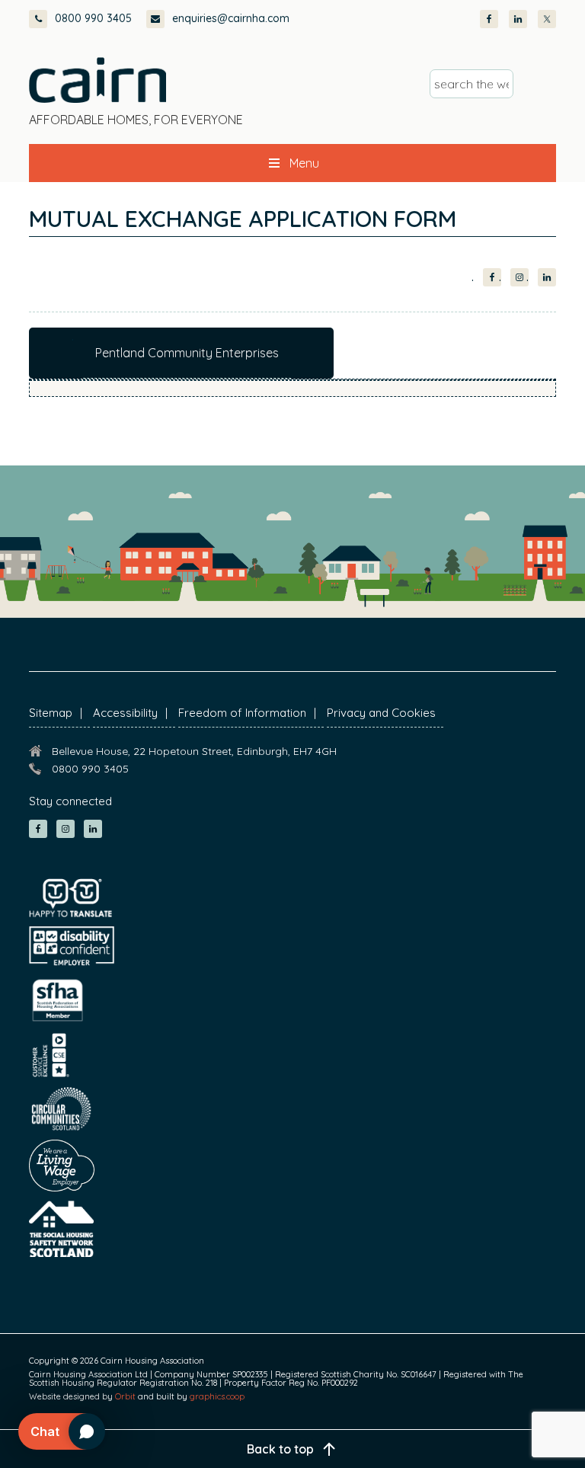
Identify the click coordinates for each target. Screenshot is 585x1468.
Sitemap (50, 712)
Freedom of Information (242, 712)
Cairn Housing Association (97, 80)
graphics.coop (217, 1396)
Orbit (125, 1396)
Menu (304, 163)
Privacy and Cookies (381, 712)
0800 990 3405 (93, 18)
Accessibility (125, 712)
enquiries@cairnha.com (230, 18)
